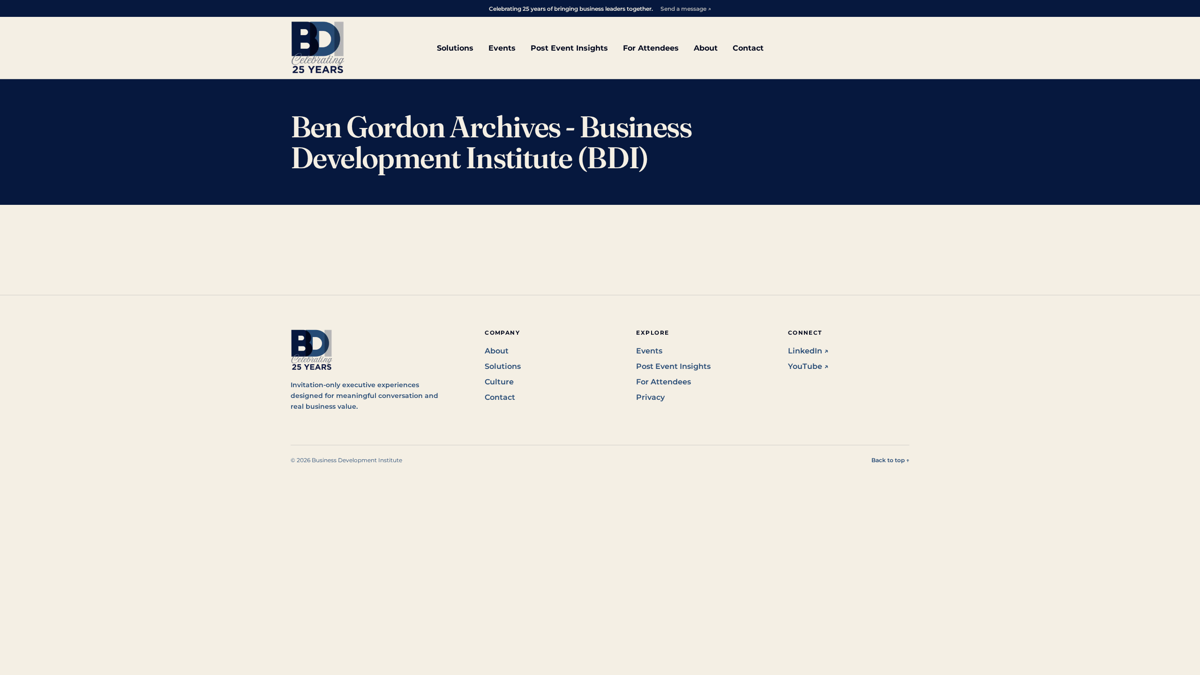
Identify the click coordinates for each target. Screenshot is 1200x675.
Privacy (650, 397)
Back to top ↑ (890, 460)
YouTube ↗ (808, 366)
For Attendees (651, 48)
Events (502, 48)
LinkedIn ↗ (808, 350)
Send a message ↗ (685, 8)
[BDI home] (318, 48)
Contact (748, 48)
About (706, 48)
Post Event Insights (569, 48)
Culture (499, 381)
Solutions (455, 48)
